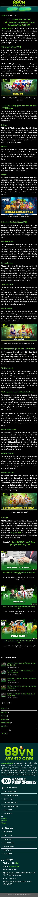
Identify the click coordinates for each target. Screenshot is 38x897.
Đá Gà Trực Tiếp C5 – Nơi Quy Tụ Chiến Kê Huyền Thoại (21, 695)
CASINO (4, 712)
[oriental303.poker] (19, 3)
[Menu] (2, 3)
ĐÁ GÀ (3, 716)
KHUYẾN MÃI (5, 723)
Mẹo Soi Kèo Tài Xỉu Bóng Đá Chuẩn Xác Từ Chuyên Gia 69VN (19, 573)
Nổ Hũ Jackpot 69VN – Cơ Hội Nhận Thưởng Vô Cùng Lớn (21, 687)
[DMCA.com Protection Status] (4, 820)
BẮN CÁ (3, 709)
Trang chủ (4, 15)
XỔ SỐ (3, 733)
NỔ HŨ (3, 726)
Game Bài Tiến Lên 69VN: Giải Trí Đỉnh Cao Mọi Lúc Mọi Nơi (21, 672)
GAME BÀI (4, 719)
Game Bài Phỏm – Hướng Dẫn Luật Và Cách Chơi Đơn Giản (21, 664)
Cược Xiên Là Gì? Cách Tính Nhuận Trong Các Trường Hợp (19, 607)
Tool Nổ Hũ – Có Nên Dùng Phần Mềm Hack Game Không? (21, 679)
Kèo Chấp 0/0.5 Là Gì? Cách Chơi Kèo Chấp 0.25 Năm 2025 (19, 641)
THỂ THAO (4, 730)
